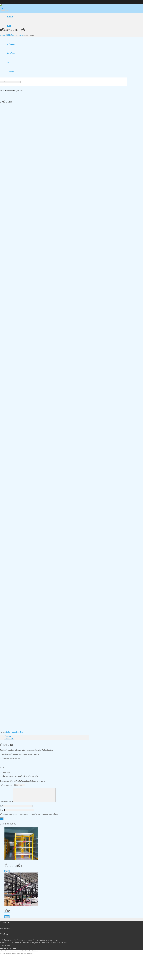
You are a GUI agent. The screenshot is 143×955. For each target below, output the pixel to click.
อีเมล (2, 810)
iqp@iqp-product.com (8, 948)
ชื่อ (1, 806)
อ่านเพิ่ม (6, 871)
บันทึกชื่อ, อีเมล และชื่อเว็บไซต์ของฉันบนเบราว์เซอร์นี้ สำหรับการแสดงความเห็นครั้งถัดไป (31, 814)
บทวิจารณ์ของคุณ (6, 802)
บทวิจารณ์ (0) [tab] (9, 739)
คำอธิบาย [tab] (7, 736)
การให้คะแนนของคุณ (7, 785)
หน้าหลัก (2, 35)
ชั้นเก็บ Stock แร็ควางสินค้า (14, 35)
